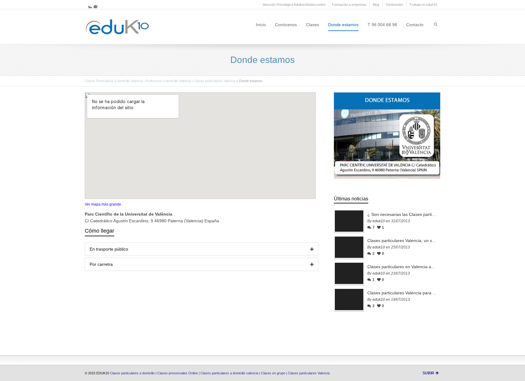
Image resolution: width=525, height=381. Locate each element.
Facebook (97, 4)
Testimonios (394, 4)
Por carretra (101, 264)
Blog (376, 4)
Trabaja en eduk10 (423, 4)
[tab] (201, 249)
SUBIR (428, 373)
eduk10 (378, 221)
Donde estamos (343, 24)
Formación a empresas (349, 4)
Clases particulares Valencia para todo (402, 292)
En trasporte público (109, 249)
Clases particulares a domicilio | (133, 373)
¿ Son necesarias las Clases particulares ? (402, 214)
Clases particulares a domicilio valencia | (231, 373)
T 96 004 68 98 (382, 24)
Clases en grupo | (274, 373)
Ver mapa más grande (103, 204)
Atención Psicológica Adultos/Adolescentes (294, 4)
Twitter (88, 4)
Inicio (261, 24)
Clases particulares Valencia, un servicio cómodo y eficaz (402, 240)
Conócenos (286, 24)
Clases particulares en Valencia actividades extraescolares (402, 266)
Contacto (415, 24)
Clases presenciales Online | (179, 373)
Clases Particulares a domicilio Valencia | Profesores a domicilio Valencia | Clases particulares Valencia (160, 81)
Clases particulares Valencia (309, 373)
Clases (312, 24)
